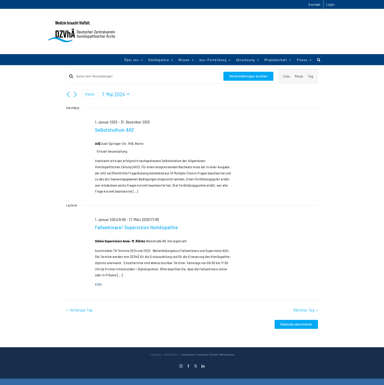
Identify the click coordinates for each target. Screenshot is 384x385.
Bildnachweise (227, 354)
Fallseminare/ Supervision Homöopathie (136, 227)
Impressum (203, 354)
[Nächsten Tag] (75, 94)
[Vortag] (68, 94)
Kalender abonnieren (296, 324)
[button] (319, 59)
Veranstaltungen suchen (248, 76)
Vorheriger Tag (81, 310)
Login (330, 4)
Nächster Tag (303, 310)
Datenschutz (189, 354)
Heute (90, 94)
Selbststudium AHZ (114, 130)
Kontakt (214, 354)
